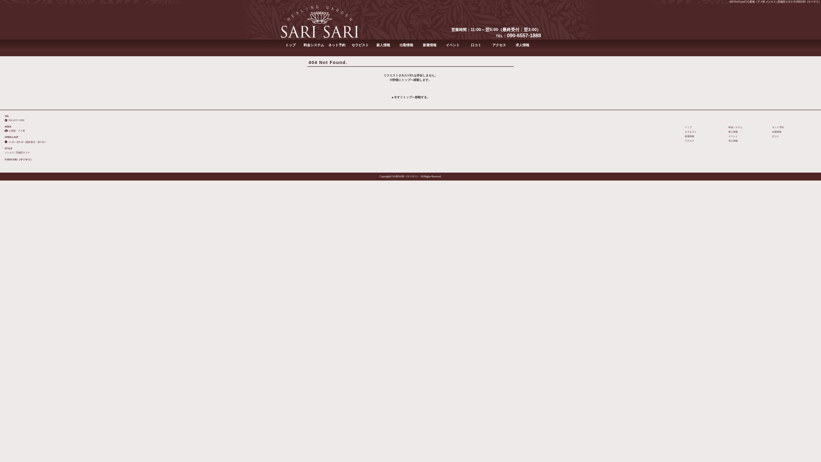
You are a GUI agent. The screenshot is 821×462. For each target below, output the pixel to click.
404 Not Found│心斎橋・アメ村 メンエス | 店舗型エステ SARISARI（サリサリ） (775, 1)
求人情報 (522, 45)
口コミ (476, 45)
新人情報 (383, 45)
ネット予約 (337, 45)
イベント (453, 45)
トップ (290, 45)
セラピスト (360, 45)
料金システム (314, 45)
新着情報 (430, 45)
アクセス (499, 45)
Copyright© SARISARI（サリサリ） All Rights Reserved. (410, 176)
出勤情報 (406, 45)
